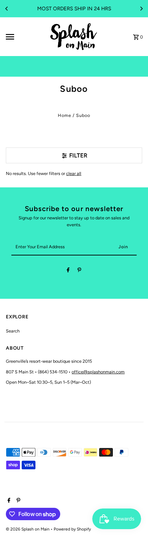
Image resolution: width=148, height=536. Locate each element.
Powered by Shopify (72, 529)
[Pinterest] (79, 271)
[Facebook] (68, 271)
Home (64, 115)
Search (13, 330)
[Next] (141, 8)
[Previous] (7, 8)
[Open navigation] (24, 36)
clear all (73, 173)
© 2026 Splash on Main (28, 529)
